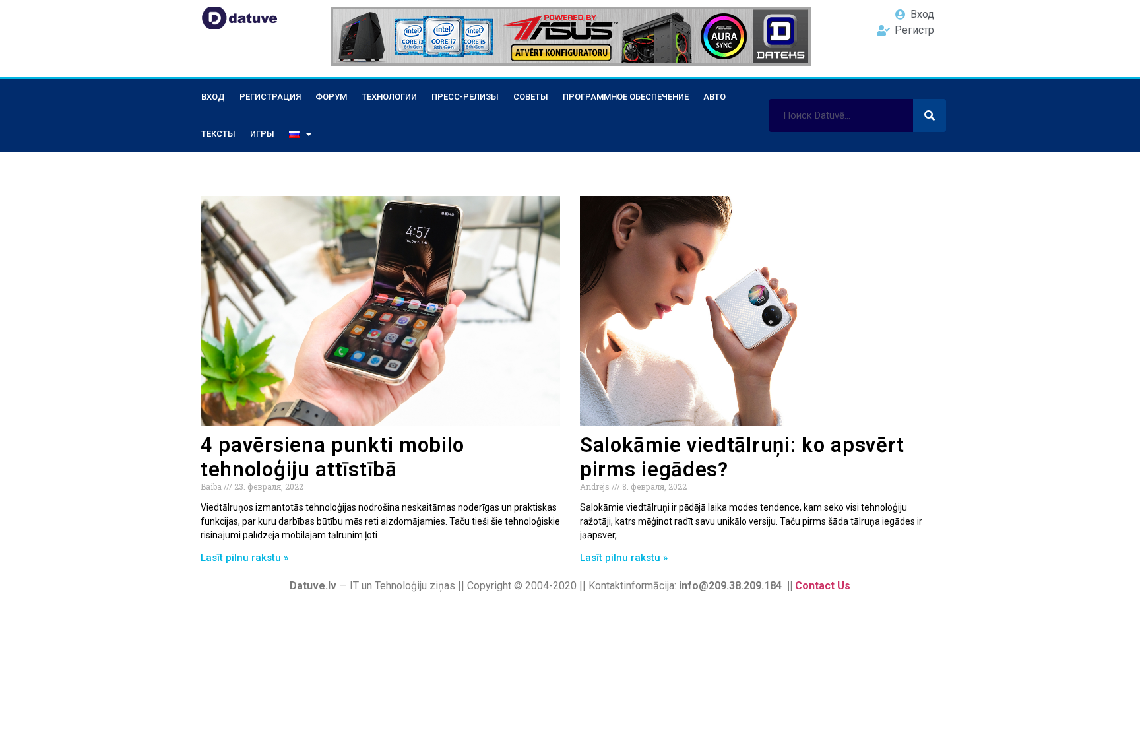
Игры (262, 134)
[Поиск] (929, 115)
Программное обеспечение (626, 97)
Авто (714, 97)
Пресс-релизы (465, 97)
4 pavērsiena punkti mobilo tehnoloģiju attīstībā (332, 457)
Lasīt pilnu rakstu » (244, 557)
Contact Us (822, 585)
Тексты (218, 134)
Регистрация (270, 97)
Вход (213, 97)
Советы (530, 97)
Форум (331, 97)
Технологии (389, 97)
